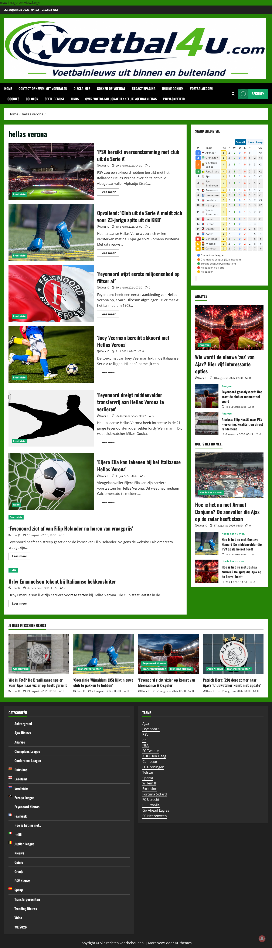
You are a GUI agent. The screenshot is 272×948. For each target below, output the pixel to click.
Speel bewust (54, 98)
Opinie (18, 862)
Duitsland (20, 769)
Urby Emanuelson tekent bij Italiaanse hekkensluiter (62, 581)
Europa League (24, 797)
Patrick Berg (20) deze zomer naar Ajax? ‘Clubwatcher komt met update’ (232, 682)
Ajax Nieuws (215, 669)
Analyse (205, 345)
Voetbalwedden (201, 88)
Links (75, 98)
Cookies (13, 98)
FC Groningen (153, 767)
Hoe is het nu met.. (211, 492)
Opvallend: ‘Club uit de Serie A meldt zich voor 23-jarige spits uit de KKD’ (51, 232)
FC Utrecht (150, 799)
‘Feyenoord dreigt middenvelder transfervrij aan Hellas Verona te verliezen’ (51, 418)
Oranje (18, 871)
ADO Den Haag (154, 756)
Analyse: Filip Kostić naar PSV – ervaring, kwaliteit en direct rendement (206, 423)
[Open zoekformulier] (233, 94)
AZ (144, 740)
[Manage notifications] (262, 938)
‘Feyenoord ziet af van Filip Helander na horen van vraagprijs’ (70, 528)
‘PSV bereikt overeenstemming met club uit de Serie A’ (51, 171)
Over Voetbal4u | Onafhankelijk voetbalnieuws (121, 98)
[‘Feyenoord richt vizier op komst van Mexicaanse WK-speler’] (168, 654)
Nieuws (19, 853)
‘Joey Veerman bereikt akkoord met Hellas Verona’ (51, 354)
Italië (16, 504)
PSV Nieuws (22, 880)
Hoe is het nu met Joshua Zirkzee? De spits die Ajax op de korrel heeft (206, 571)
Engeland (20, 778)
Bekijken (258, 93)
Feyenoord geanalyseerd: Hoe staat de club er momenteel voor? (206, 396)
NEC (145, 745)
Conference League (27, 760)
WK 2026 (20, 927)
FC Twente (150, 750)
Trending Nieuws (180, 669)
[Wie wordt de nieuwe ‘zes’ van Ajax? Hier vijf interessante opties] (229, 327)
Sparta (147, 778)
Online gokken (173, 88)
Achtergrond (21, 669)
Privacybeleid (174, 98)
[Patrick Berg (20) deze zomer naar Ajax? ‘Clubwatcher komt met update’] (233, 654)
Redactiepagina (144, 88)
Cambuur (149, 761)
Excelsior (149, 788)
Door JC (104, 165)
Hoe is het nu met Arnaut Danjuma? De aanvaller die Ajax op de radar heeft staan (227, 511)
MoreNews (156, 943)
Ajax (145, 723)
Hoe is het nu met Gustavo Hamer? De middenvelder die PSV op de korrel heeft (206, 543)
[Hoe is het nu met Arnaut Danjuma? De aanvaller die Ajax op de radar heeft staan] (229, 475)
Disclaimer (82, 88)
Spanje (19, 889)
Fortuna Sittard (154, 794)
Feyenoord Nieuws (154, 663)
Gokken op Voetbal (111, 88)
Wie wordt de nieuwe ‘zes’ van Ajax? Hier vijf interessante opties (225, 364)
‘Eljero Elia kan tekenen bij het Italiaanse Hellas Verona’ (51, 481)
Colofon (32, 98)
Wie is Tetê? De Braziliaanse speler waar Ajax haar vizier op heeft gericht (37, 682)
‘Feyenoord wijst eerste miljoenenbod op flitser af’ (51, 293)
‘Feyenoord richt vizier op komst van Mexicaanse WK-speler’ (166, 682)
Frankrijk (20, 816)
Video (18, 917)
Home (8, 88)
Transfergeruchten (89, 669)
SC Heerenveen (154, 816)
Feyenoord (151, 729)
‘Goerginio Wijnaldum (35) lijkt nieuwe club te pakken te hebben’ (103, 682)
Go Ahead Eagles (155, 810)
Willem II (149, 783)
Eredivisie (19, 194)
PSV (145, 734)
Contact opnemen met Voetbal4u (42, 88)
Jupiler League (24, 843)
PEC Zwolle (151, 805)
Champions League (27, 751)
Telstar (147, 772)
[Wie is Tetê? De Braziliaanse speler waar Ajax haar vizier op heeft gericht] (38, 654)
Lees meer (110, 193)
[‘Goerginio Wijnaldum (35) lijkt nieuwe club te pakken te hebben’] (103, 654)
